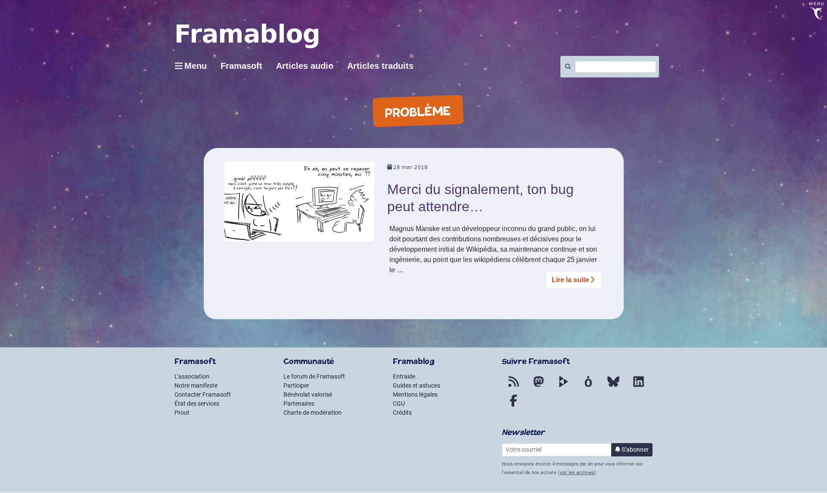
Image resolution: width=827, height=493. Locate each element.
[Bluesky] (613, 386)
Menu (195, 66)
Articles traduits (380, 66)
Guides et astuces (416, 385)
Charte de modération (312, 412)
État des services (196, 403)
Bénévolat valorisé (307, 394)
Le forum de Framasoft (314, 376)
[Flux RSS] (513, 386)
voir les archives (577, 472)
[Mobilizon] (588, 386)
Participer (296, 385)
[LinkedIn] (638, 386)
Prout (182, 412)
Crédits (402, 412)
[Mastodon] (538, 386)
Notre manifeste (196, 385)
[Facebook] (513, 405)
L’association (191, 376)
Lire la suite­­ (570, 279)
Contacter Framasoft (202, 394)
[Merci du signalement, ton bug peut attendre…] (299, 204)
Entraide (404, 376)
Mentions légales (415, 394)
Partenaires (298, 403)
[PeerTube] (563, 386)
